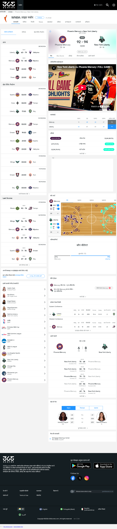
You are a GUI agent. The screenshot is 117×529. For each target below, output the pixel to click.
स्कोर (20, 5)
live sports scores (8, 526)
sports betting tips (18, 526)
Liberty (51, 127)
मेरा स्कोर (99, 5)
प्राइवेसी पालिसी (24, 491)
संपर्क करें (5, 495)
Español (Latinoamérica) (89, 509)
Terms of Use (24, 495)
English (45, 509)
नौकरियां (38, 495)
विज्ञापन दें (55, 491)
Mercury (51, 122)
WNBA (10, 12)
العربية (24, 515)
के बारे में (5, 491)
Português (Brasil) (69, 509)
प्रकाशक (38, 491)
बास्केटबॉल (3, 12)
